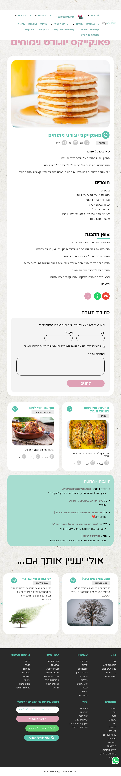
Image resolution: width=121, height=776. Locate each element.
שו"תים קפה (52, 683)
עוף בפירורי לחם (41, 407)
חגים (103, 415)
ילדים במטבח (109, 749)
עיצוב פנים (110, 676)
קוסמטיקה (24, 683)
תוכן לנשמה (101, 583)
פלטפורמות (81, 719)
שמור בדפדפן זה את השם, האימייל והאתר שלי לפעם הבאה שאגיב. (63, 346)
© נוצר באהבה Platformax (60, 771)
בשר (114, 716)
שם (103, 332)
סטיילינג (26, 672)
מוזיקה (55, 687)
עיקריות (112, 738)
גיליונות (84, 708)
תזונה (27, 661)
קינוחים (112, 731)
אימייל (69, 332)
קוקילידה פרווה (91, 536)
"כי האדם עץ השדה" (36, 579)
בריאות (26, 668)
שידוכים (83, 695)
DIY (114, 661)
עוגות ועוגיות (109, 734)
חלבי (102, 143)
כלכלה (84, 687)
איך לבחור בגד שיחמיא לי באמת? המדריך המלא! (77, 524)
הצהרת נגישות (80, 727)
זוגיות (85, 691)
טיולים (84, 680)
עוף (114, 712)
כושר (27, 665)
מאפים (112, 727)
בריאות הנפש (23, 687)
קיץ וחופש (82, 683)
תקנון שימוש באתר (78, 723)
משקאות (111, 746)
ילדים (85, 665)
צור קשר (83, 716)
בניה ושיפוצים (109, 668)
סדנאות (55, 665)
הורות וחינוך (81, 672)
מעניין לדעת (42, 583)
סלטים (112, 757)
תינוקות (84, 661)
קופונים (84, 712)
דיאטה (26, 676)
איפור (27, 680)
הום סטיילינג (109, 665)
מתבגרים (83, 668)
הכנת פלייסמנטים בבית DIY (76, 489)
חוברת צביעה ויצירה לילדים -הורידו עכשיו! (79, 512)
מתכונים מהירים (43, 412)
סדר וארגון (111, 672)
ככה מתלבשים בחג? (96, 579)
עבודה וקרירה (52, 680)
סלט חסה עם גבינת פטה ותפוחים (86, 501)
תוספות (112, 742)
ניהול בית (83, 676)
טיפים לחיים (52, 672)
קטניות (112, 719)
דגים (113, 708)
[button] (93, 15)
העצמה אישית (51, 676)
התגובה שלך (96, 354)
